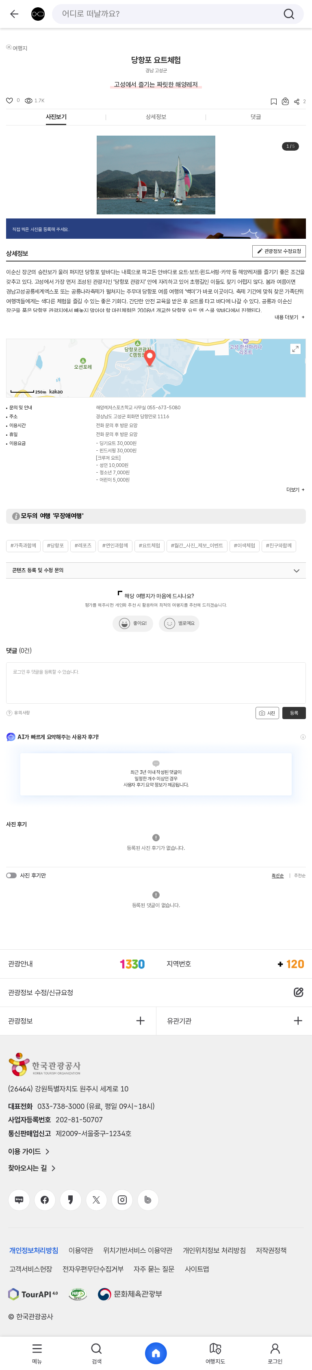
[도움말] (9, 713)
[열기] (296, 571)
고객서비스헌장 (30, 1269)
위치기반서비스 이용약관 (137, 1250)
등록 (294, 713)
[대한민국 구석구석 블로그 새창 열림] (19, 1200)
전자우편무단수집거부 (93, 1269)
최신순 (278, 875)
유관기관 (179, 1021)
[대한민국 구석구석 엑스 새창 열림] (96, 1200)
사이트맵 (197, 1269)
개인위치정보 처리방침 (214, 1250)
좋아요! (140, 623)
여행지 (20, 48)
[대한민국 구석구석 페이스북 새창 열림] (45, 1200)
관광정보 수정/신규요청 (40, 992)
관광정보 (20, 1021)
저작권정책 (271, 1250)
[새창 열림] (33, 1294)
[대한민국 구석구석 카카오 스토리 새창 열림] (70, 1200)
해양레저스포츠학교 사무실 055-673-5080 (138, 408)
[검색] (289, 14)
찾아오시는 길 (27, 1168)
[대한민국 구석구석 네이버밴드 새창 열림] (148, 1200)
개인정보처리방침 (33, 1250)
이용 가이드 (24, 1151)
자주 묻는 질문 (154, 1269)
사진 (270, 713)
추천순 (300, 875)
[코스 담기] (283, 101)
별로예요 (186, 623)
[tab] (37, 1353)
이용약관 (81, 1250)
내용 (286, 317)
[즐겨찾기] (271, 102)
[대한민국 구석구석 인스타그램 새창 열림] (122, 1200)
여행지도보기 (295, 349)
